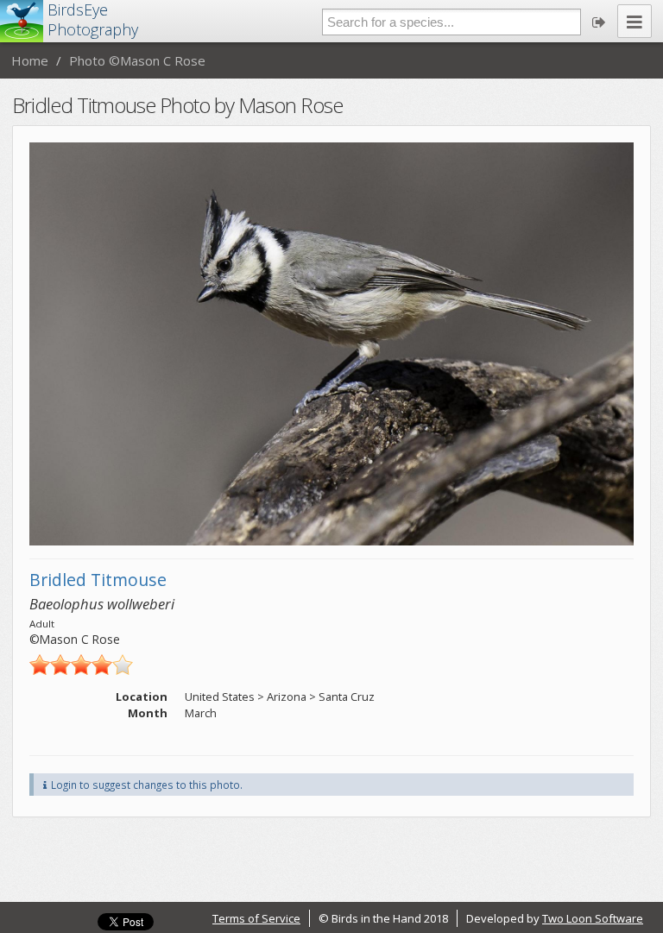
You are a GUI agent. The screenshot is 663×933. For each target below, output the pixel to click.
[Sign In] (599, 21)
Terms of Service (256, 918)
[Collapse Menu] (634, 21)
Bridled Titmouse (98, 579)
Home (29, 60)
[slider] (81, 664)
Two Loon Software (592, 918)
